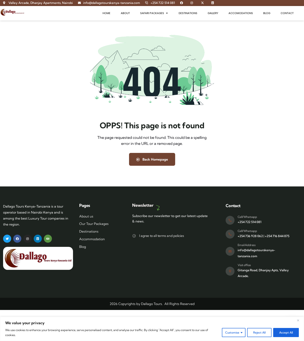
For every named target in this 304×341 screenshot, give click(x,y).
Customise (232, 332)
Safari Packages (152, 13)
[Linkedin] (38, 239)
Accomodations (241, 13)
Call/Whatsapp (247, 217)
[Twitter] (7, 239)
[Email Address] (230, 251)
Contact (287, 13)
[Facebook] (17, 239)
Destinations (188, 13)
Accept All (286, 332)
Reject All (259, 332)
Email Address (247, 245)
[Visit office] (230, 271)
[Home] (12, 12)
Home (106, 13)
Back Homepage (155, 159)
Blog (266, 13)
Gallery (213, 13)
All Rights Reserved (179, 304)
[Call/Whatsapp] (230, 220)
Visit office (244, 265)
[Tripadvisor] (48, 239)
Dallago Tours (151, 304)
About (125, 13)
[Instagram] (27, 239)
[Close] (299, 320)
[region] (152, 329)
